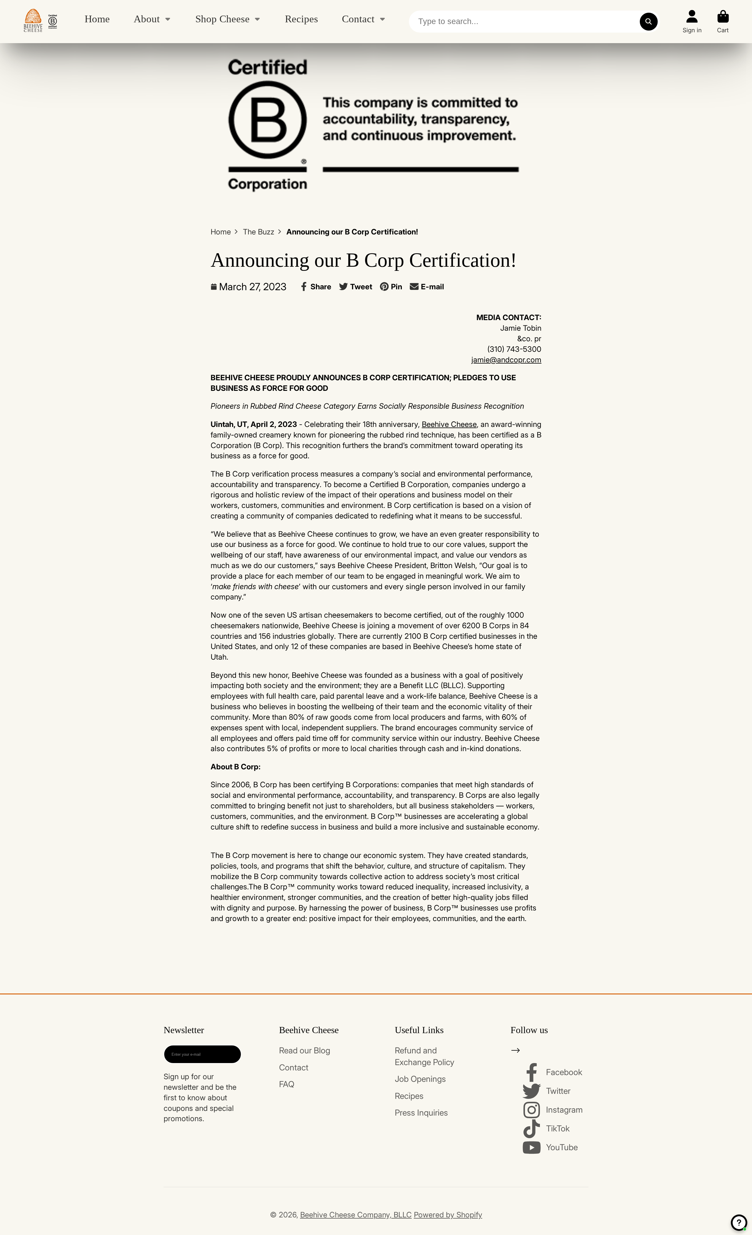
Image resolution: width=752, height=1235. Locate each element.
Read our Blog (304, 1050)
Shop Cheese (222, 18)
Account (692, 21)
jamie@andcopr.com (506, 359)
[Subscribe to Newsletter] (232, 1054)
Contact (358, 18)
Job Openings (420, 1079)
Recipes (301, 18)
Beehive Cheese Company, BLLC (356, 1214)
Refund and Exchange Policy (424, 1056)
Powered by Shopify (448, 1214)
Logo (40, 21)
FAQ (286, 1084)
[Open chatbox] (739, 1222)
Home (97, 18)
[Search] (649, 22)
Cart (723, 21)
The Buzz (258, 231)
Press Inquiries (421, 1113)
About (147, 18)
